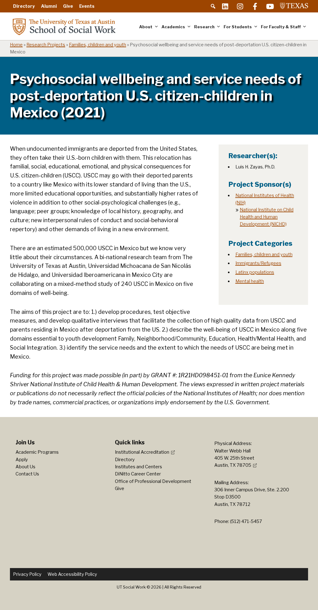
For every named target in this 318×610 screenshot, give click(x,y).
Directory (24, 6)
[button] (213, 6)
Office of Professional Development (153, 481)
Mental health (249, 281)
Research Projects (45, 45)
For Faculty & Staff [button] (281, 26)
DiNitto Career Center (138, 474)
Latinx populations (254, 272)
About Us (25, 467)
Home (16, 45)
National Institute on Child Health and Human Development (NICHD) (266, 217)
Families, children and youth (97, 45)
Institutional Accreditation (142, 452)
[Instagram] (240, 6)
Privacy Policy (27, 574)
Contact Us (27, 474)
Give (68, 6)
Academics (173, 26)
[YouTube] (269, 6)
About (145, 26)
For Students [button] (238, 26)
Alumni (49, 6)
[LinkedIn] (225, 6)
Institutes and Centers (138, 467)
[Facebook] (255, 6)
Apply (22, 459)
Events (86, 6)
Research (204, 26)
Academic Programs (37, 452)
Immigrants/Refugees (258, 263)
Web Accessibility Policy (72, 574)
